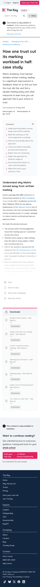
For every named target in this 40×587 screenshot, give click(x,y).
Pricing (5, 491)
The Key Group (8, 545)
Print (10, 282)
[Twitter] (14, 582)
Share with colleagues (17, 293)
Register (16, 3)
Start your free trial (30, 3)
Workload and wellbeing (11, 44)
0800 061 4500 (9, 560)
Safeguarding (8, 513)
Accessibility (17, 577)
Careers (6, 538)
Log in (8, 3)
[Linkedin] (23, 582)
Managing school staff (20, 41)
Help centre (7, 563)
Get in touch (8, 556)
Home (5, 480)
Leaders (6, 510)
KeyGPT (6, 524)
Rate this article (14, 298)
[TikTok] (4, 582)
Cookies (26, 577)
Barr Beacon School (23, 207)
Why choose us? (9, 484)
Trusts (5, 487)
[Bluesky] (9, 582)
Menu (33, 16)
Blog (4, 542)
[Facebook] (19, 582)
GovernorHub (8, 520)
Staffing (5, 41)
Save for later (13, 288)
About (5, 535)
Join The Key (8, 499)
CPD (4, 517)
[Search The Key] (23, 15)
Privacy (9, 577)
